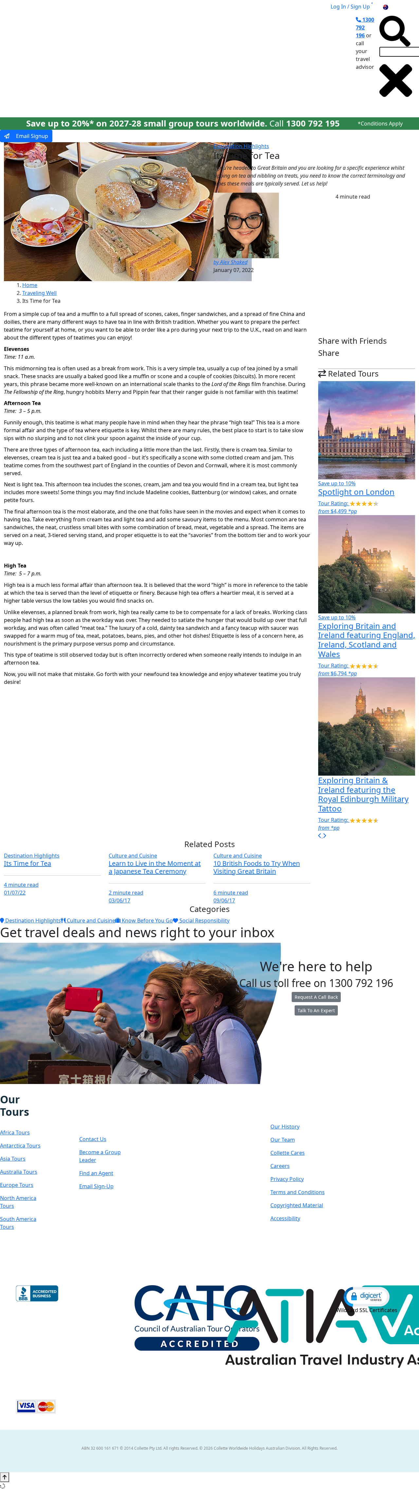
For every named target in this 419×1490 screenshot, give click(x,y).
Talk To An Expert (316, 1010)
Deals (225, 60)
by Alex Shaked (230, 262)
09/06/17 (224, 900)
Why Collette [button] (184, 60)
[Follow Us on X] (16, 1088)
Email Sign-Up (96, 1186)
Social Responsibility (203, 920)
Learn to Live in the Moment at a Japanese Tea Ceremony (155, 867)
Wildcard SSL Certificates (366, 1310)
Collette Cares (287, 1152)
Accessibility (285, 1218)
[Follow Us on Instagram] (10, 1088)
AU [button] (393, 6)
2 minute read (126, 892)
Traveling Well (39, 293)
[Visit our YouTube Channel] (37, 1088)
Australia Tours (18, 1171)
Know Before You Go (146, 920)
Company (293, 1106)
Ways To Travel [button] (132, 60)
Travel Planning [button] (300, 60)
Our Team (282, 1139)
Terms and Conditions (297, 1192)
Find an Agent (96, 1173)
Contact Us (92, 1139)
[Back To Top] (4, 1477)
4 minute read (21, 884)
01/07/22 (15, 892)
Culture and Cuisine (133, 855)
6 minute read (230, 892)
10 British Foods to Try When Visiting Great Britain (256, 867)
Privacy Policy (287, 1179)
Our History (285, 1126)
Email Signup (31, 136)
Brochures (256, 60)
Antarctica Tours (20, 1145)
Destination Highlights (241, 146)
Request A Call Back (316, 997)
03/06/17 (119, 900)
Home (29, 285)
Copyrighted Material (296, 1205)
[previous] (320, 835)
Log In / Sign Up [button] (350, 6)
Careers (280, 1166)
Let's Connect (99, 1112)
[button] (367, 1296)
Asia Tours (13, 1158)
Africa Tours (15, 1132)
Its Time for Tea (27, 863)
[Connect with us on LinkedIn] (23, 1088)
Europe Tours (16, 1185)
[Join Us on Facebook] (3, 1088)
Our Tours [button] (83, 60)
